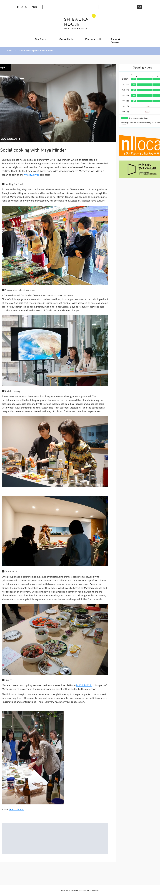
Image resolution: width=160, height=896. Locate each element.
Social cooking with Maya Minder (36, 50)
